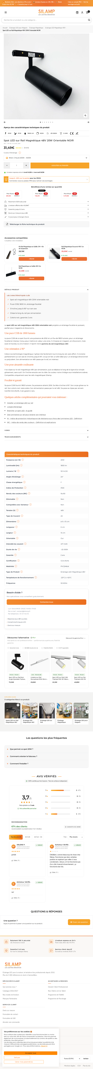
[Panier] (87, 12)
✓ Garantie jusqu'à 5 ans (24, 4)
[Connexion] (82, 12)
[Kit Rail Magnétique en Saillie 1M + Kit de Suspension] (11, 253)
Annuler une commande (11, 1022)
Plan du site (86, 1065)
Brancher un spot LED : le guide (19, 411)
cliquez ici (44, 1046)
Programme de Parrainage (57, 999)
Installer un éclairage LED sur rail (20, 403)
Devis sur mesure (9, 1010)
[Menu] (6, 12)
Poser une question (80, 922)
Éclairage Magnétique (36, 28)
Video (7, 430)
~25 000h (53, 133)
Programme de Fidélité (56, 995)
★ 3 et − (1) (38, 837)
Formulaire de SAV (9, 1018)
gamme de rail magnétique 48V (55, 344)
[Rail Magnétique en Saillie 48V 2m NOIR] (11, 273)
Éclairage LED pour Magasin (18, 28)
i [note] (22, 460)
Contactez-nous (46, 602)
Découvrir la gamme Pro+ (75, 638)
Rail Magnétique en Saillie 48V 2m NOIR (30, 267)
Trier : (65, 837)
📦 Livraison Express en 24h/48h (43, 2)
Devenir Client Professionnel (58, 987)
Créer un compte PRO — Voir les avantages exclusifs (78, 3)
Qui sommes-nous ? (10, 987)
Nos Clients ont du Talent (57, 991)
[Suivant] (88, 122)
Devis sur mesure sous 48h (18, 213)
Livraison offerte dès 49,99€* (18, 205)
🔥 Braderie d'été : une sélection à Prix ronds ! (17, 2)
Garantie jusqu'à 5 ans (16, 209)
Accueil (5, 28)
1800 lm (31, 133)
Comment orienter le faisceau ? (23, 756)
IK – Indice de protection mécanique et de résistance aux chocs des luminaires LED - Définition (44, 419)
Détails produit (12, 289)
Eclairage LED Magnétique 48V (55, 28)
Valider (85, 1058)
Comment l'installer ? (19, 764)
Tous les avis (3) (16, 837)
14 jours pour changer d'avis (18, 217)
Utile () (17, 860)
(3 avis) (26, 148)
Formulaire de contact (10, 1014)
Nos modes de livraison (11, 995)
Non (42, 133)
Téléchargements (13, 437)
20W (9, 133)
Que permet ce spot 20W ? (21, 749)
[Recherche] (89, 20)
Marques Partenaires (10, 999)
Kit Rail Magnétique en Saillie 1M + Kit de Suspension (31, 248)
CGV (79, 1065)
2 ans (65, 133)
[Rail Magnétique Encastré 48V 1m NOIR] (54, 253)
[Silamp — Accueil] (13, 965)
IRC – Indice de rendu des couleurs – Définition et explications (31, 422)
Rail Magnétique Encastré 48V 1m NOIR (72, 248)
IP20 (19, 133)
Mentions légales (69, 1065)
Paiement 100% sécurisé (17, 202)
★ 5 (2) (27, 837)
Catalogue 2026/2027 (10, 991)
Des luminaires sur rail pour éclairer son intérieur (26, 415)
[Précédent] (5, 122)
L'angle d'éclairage (14, 407)
